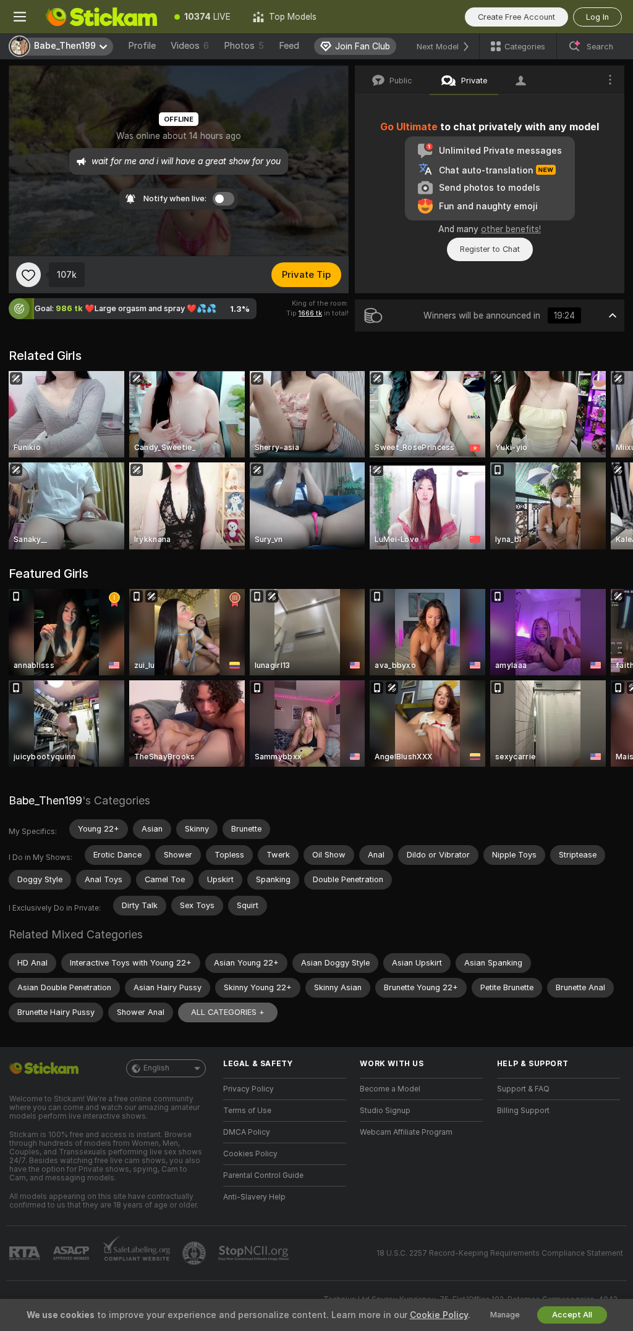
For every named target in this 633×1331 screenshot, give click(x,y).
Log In (597, 17)
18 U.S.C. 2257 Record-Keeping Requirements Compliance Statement (499, 1253)
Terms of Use (247, 1110)
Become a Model (390, 1089)
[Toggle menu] (20, 16)
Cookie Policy (439, 1315)
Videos (190, 45)
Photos (244, 45)
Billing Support (523, 1110)
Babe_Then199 (45, 800)
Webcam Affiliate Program (406, 1132)
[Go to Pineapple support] (195, 1253)
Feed (289, 45)
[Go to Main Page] (101, 16)
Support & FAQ (523, 1089)
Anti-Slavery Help (254, 1197)
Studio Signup (385, 1110)
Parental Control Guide (263, 1175)
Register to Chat (490, 249)
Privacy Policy (248, 1089)
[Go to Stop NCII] (254, 1253)
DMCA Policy (246, 1132)
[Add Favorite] (28, 274)
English (156, 1068)
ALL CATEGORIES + (228, 1012)
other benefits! (511, 229)
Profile (142, 45)
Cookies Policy (250, 1154)
